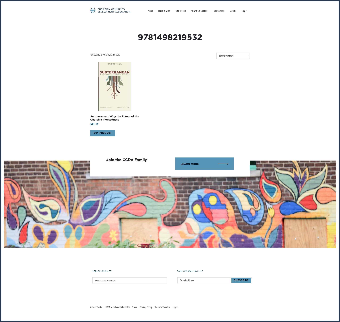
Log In (244, 10)
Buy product (103, 133)
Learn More (190, 164)
